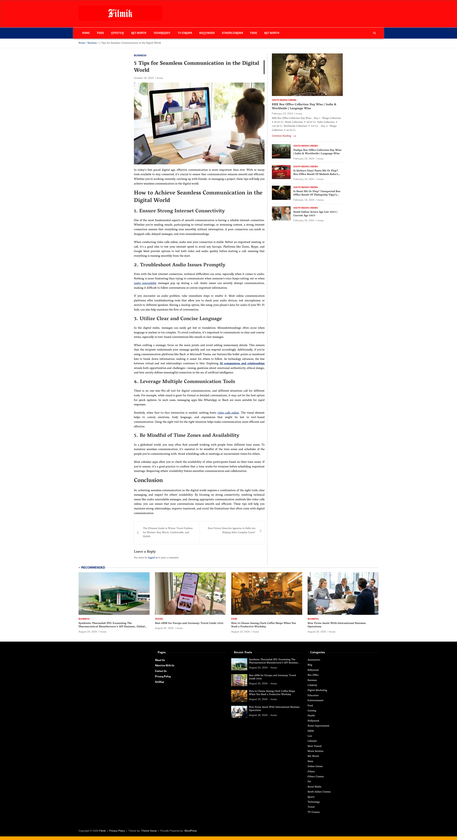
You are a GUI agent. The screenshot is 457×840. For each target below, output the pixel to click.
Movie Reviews (315, 751)
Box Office (313, 675)
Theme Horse (149, 830)
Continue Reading (282, 136)
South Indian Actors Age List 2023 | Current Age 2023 (315, 214)
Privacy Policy (163, 676)
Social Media (314, 787)
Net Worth (138, 32)
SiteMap (159, 681)
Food (100, 32)
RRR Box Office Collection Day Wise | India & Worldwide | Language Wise (304, 107)
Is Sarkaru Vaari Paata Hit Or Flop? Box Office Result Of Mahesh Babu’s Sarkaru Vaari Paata (315, 175)
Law (310, 736)
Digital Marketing (317, 690)
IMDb (311, 731)
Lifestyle (117, 32)
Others (311, 771)
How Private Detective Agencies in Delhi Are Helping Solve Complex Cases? (231, 530)
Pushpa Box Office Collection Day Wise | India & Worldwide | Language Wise (317, 152)
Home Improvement (318, 726)
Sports (311, 797)
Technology (162, 32)
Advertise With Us (164, 665)
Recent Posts (243, 653)
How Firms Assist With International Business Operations (337, 625)
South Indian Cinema (284, 100)
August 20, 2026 (164, 628)
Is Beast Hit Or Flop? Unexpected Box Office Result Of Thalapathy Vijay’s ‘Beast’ (316, 195)
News (310, 761)
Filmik (102, 830)
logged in (153, 557)
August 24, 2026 (88, 631)
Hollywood (313, 721)
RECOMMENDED (93, 567)
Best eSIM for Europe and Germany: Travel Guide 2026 (189, 623)
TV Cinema (185, 32)
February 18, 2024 (303, 158)
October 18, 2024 (144, 77)
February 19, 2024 (282, 113)
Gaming (312, 710)
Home (86, 32)
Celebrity (312, 685)
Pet (309, 781)
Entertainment (315, 700)
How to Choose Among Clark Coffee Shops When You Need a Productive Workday (263, 625)
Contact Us (161, 671)
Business (140, 55)
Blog (310, 665)
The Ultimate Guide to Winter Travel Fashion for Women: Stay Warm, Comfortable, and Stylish (168, 532)
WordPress (190, 830)
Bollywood (207, 32)
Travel (159, 619)
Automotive (314, 660)
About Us (160, 660)
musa (160, 77)
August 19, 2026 (240, 631)
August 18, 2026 (317, 631)
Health (311, 715)
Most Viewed (315, 746)
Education (313, 695)
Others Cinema (232, 32)
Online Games (315, 766)
